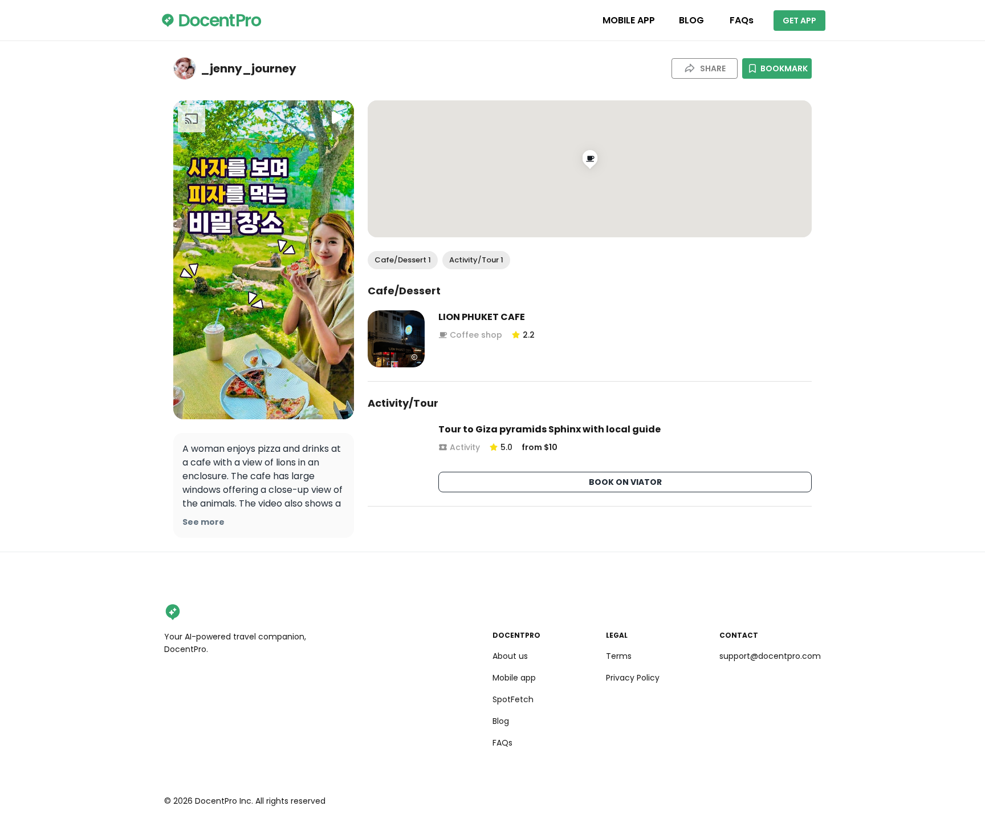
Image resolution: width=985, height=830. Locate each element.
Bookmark (784, 68)
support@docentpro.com (770, 656)
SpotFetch (513, 699)
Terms (619, 656)
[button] (403, 260)
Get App (799, 20)
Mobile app (514, 677)
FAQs (742, 20)
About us (510, 656)
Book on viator (625, 482)
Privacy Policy (633, 677)
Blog (500, 721)
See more (203, 522)
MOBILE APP (629, 20)
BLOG (691, 20)
